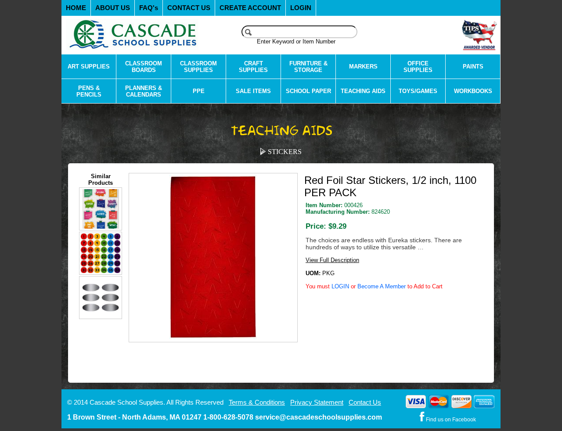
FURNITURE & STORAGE (308, 66)
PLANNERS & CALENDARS (143, 91)
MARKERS (363, 66)
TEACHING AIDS (363, 91)
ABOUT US (112, 7)
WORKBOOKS (473, 91)
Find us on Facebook (450, 420)
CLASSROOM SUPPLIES (198, 66)
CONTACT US (188, 7)
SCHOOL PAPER (308, 91)
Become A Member (381, 286)
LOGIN (300, 7)
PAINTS (473, 66)
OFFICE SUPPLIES (417, 66)
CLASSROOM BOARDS (143, 66)
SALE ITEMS (253, 91)
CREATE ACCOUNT (250, 7)
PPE (199, 91)
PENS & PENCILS (88, 91)
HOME (76, 7)
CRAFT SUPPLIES (253, 66)
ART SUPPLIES (89, 66)
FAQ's (148, 7)
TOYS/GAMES (418, 91)
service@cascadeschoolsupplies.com (318, 417)
